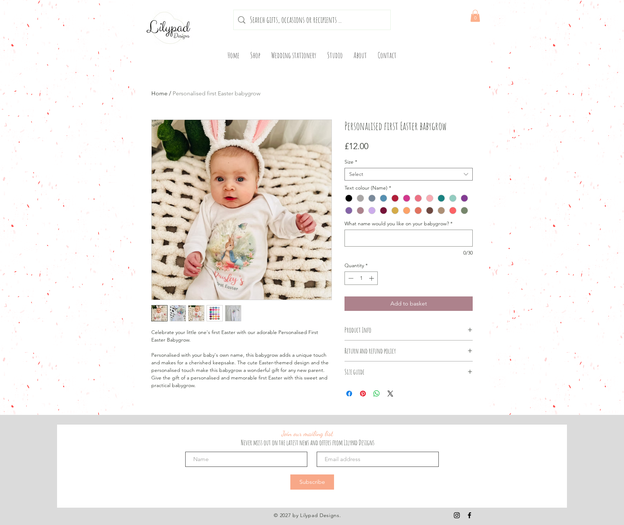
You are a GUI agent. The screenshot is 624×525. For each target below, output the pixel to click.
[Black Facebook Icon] (469, 515)
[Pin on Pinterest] (363, 393)
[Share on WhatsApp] (376, 393)
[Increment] (372, 278)
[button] (475, 16)
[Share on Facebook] (349, 393)
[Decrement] (350, 278)
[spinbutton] (361, 278)
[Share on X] (390, 393)
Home (159, 93)
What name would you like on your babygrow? (398, 224)
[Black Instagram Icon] (457, 515)
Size (350, 162)
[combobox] (408, 174)
